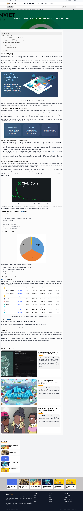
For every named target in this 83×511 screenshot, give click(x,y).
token (53, 151)
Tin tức (21, 3)
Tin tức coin (36, 495)
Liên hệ (65, 503)
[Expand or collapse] (60, 33)
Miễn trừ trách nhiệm (68, 501)
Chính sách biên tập (68, 499)
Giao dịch (3, 279)
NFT (50, 497)
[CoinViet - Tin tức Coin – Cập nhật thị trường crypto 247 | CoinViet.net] (12, 3)
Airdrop (46, 3)
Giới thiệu (66, 497)
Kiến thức (52, 3)
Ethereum (31, 3)
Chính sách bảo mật (68, 505)
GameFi (50, 499)
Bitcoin (26, 3)
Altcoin (37, 3)
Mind (49, 21)
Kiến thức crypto (67, 495)
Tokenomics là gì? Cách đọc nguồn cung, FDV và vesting (23, 9)
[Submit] (74, 7)
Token (21, 211)
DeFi (42, 3)
